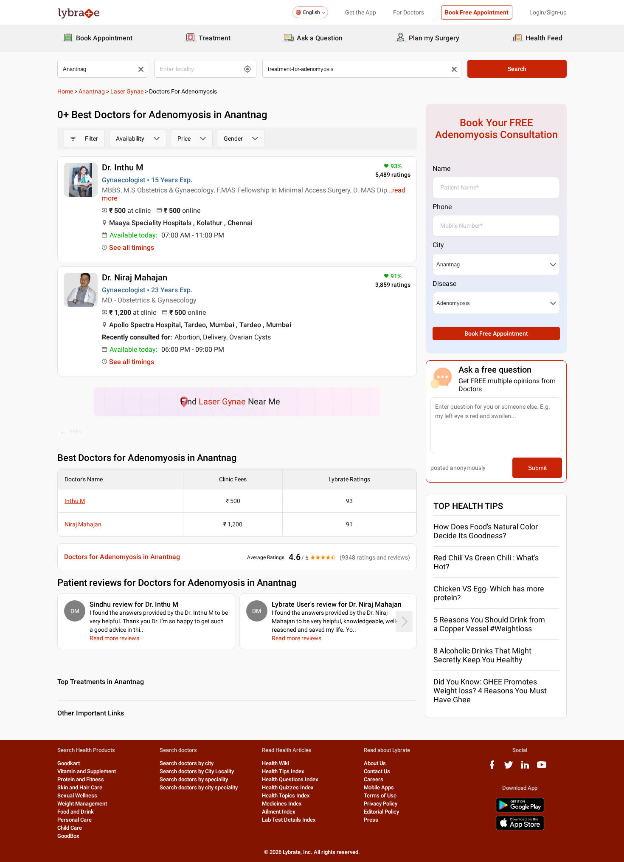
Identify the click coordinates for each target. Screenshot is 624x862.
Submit (537, 467)
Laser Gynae (126, 91)
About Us (375, 763)
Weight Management (82, 803)
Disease (444, 284)
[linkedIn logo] (525, 768)
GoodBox (68, 836)
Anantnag (92, 91)
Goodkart (68, 763)
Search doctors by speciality (194, 779)
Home (65, 91)
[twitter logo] (508, 768)
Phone (442, 207)
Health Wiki (275, 763)
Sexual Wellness (77, 795)
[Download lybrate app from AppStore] (520, 828)
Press (371, 820)
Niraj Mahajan (83, 524)
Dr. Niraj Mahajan (134, 277)
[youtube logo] (542, 768)
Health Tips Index (283, 771)
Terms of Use (380, 795)
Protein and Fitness (80, 779)
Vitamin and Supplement (86, 771)
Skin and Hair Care (79, 787)
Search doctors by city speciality (199, 787)
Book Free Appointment (477, 12)
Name (441, 168)
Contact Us (377, 771)
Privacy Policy (380, 803)
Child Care (69, 828)
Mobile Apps (379, 787)
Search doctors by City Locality (197, 771)
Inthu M (75, 500)
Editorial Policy (381, 811)
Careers (373, 779)
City (438, 245)
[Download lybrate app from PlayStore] (520, 811)
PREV (75, 432)
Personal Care (74, 820)
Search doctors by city (187, 763)
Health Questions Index (290, 779)
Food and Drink (75, 811)
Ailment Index (278, 811)
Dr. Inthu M (122, 167)
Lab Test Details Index (289, 820)
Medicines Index (282, 803)
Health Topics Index (286, 795)
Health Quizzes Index (288, 787)
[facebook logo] (492, 768)
